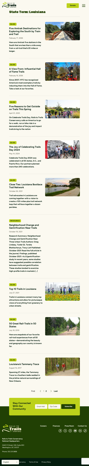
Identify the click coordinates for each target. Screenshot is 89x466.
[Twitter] (65, 430)
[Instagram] (70, 430)
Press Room (69, 426)
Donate (73, 5)
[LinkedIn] (80, 430)
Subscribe (68, 406)
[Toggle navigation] (84, 5)
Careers (43, 426)
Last (56, 391)
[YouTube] (75, 430)
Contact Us (82, 426)
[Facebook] (60, 430)
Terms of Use (33, 462)
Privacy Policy (46, 462)
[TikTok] (85, 430)
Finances (56, 426)
